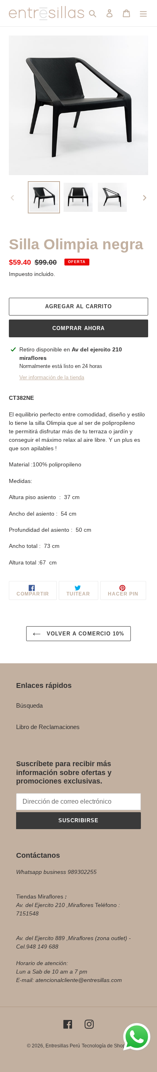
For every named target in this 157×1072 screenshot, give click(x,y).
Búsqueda (29, 705)
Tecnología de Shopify (106, 1046)
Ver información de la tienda (51, 377)
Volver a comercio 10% (84, 634)
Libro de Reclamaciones (48, 726)
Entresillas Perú (62, 1046)
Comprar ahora (78, 328)
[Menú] (143, 13)
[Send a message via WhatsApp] (137, 1037)
